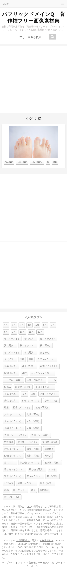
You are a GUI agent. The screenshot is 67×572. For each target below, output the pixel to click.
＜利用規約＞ (23, 540)
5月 (37, 325)
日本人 (48, 455)
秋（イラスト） (28, 345)
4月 (29, 325)
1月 (6, 325)
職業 (6, 407)
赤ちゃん (44, 352)
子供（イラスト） (44, 387)
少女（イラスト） (49, 394)
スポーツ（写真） (40, 435)
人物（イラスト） (13, 428)
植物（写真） (42, 407)
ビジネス (8, 483)
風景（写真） (47, 483)
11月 (31, 332)
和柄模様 (44, 490)
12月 (40, 332)
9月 (14, 332)
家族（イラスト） (49, 366)
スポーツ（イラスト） (15, 435)
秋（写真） (45, 345)
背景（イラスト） (13, 476)
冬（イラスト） (12, 352)
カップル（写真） (13, 380)
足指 (55, 162)
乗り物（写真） (37, 469)
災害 (24, 394)
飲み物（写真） (52, 462)
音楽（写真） (11, 366)
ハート (52, 469)
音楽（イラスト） (46, 359)
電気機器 (49, 449)
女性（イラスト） (13, 414)
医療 (22, 359)
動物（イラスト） (13, 455)
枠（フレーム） (12, 497)
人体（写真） (37, 162)
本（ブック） (20, 490)
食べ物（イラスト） (28, 442)
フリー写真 (22, 162)
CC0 (29, 506)
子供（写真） (11, 394)
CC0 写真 (9, 162)
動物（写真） (33, 455)
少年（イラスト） (31, 400)
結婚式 (7, 387)
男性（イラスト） (13, 449)
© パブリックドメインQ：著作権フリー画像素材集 (28, 562)
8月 (6, 332)
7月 (53, 325)
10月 (22, 332)
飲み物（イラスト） (30, 462)
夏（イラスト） (48, 338)
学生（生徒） (29, 366)
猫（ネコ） (10, 462)
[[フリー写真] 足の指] (33, 157)
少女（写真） (11, 400)
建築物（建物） (23, 387)
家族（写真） (11, 373)
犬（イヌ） (10, 359)
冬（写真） (30, 352)
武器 (6, 490)
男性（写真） (33, 449)
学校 (24, 373)
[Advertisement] (33, 79)
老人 (33, 490)
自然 (33, 394)
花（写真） (52, 476)
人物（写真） (33, 428)
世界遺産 (8, 442)
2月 (14, 325)
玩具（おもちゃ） (36, 380)
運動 (31, 359)
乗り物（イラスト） (14, 469)
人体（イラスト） (13, 421)
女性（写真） (33, 414)
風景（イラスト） (27, 483)
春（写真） (30, 338)
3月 (21, 325)
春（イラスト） (12, 338)
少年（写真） (51, 400)
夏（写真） (10, 345)
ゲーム (52, 380)
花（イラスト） (35, 476)
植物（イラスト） (22, 407)
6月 (45, 325)
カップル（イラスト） (42, 373)
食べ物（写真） (50, 442)
